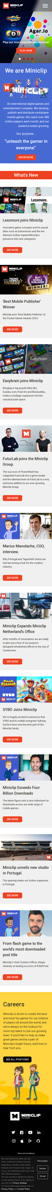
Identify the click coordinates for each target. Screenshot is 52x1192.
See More (12, 249)
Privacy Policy (7, 1189)
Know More (26, 157)
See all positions (17, 1059)
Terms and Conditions (26, 1153)
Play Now (26, 50)
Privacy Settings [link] (20, 1183)
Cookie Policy (24, 1189)
